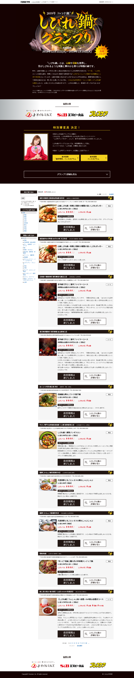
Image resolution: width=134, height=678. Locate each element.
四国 (25, 231)
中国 (25, 229)
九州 (25, 221)
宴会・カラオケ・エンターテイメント (29, 279)
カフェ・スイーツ (29, 277)
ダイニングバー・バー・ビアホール (29, 259)
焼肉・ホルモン (28, 249)
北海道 (26, 223)
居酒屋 (26, 257)
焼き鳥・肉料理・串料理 (29, 252)
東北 (25, 225)
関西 (25, 217)
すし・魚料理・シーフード (29, 245)
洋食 (25, 266)
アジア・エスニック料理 (29, 270)
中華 (25, 268)
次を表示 (111, 194)
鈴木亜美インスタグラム (93, 158)
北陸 (25, 227)
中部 (25, 219)
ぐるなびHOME (35, 2)
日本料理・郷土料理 (29, 242)
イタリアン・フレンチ (29, 263)
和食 (25, 240)
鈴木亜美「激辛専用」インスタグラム (65, 158)
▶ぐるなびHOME (107, 674)
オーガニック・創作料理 (29, 274)
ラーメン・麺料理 (29, 255)
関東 (25, 215)
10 (86, 643)
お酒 (25, 282)
